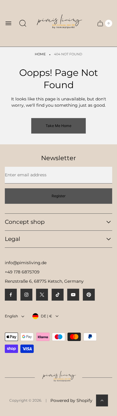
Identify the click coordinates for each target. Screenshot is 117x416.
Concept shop (25, 221)
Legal (12, 238)
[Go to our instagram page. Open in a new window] (26, 295)
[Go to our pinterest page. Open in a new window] (89, 295)
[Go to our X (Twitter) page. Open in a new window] (42, 295)
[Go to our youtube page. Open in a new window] (73, 295)
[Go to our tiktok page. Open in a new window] (58, 295)
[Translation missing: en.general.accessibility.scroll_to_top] (102, 400)
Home (40, 54)
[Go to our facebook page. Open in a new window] (11, 295)
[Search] (22, 23)
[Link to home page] (58, 377)
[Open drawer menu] (8, 23)
